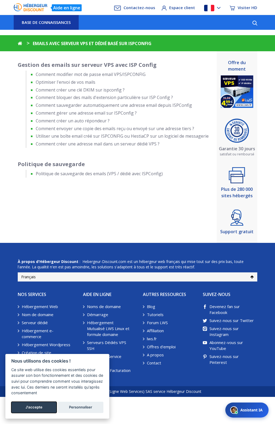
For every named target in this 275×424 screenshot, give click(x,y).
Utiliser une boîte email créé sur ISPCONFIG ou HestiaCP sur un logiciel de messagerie (122, 136)
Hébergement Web (40, 306)
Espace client (182, 7)
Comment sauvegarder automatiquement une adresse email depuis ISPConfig (114, 105)
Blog (151, 306)
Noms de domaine (104, 306)
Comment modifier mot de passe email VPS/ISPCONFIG (91, 74)
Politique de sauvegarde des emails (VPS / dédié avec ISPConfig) (99, 174)
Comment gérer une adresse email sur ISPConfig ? (86, 113)
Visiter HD (247, 7)
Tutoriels (155, 314)
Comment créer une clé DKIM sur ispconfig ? (80, 90)
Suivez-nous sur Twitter (231, 320)
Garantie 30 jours (237, 149)
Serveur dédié (35, 322)
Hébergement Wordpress (46, 344)
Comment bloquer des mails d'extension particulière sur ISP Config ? (104, 97)
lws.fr (152, 338)
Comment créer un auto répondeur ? (73, 121)
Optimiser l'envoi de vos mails (65, 82)
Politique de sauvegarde (51, 164)
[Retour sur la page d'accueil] (20, 43)
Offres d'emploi (161, 346)
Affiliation (155, 330)
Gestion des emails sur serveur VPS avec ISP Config (87, 64)
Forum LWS (157, 322)
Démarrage (97, 314)
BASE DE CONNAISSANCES (46, 22)
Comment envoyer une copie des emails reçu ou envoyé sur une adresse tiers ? (115, 128)
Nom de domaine (37, 314)
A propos (155, 354)
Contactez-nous (139, 7)
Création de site (36, 352)
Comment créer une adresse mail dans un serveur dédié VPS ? (98, 144)
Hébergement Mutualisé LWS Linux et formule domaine (108, 328)
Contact (154, 362)
